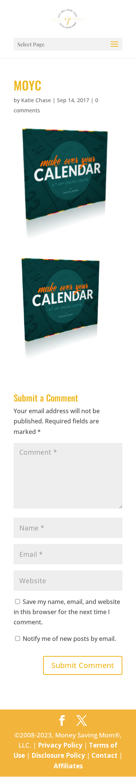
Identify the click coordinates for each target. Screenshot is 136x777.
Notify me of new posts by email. (69, 638)
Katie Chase (36, 100)
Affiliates (68, 766)
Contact (104, 755)
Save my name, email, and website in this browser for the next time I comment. (67, 612)
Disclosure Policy (58, 755)
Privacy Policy (60, 745)
